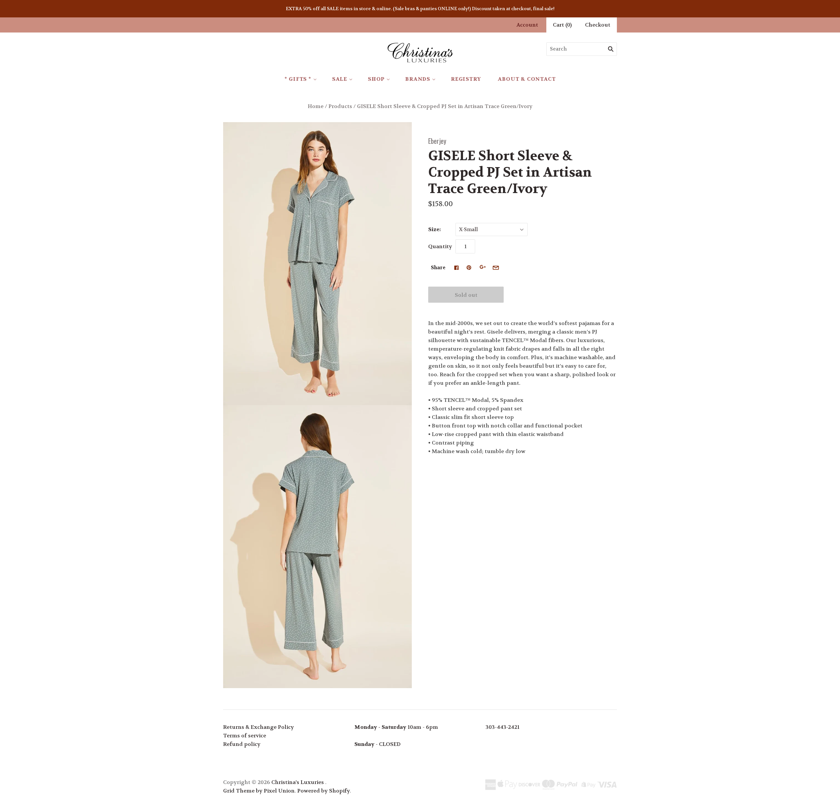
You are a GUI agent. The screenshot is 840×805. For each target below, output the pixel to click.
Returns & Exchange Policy (258, 727)
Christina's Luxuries (297, 782)
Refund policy (242, 744)
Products (340, 106)
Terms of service (244, 735)
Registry (466, 79)
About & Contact (527, 79)
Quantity (440, 246)
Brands (417, 79)
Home (316, 106)
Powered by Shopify (323, 790)
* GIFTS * (297, 79)
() (562, 24)
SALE (339, 79)
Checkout (597, 24)
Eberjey (437, 141)
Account (527, 24)
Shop (376, 79)
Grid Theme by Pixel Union (259, 790)
